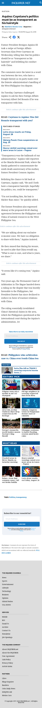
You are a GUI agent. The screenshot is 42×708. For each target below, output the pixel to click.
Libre (4, 678)
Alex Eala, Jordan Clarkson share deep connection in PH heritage (10, 413)
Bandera (5, 685)
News (4, 577)
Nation (5, 11)
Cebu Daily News (8, 688)
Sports (4, 581)
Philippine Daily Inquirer (10, 32)
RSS (3, 620)
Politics (12, 497)
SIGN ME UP (21, 341)
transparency (21, 497)
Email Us (5, 623)
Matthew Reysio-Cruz (13, 27)
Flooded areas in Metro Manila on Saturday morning (10, 460)
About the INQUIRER (10, 653)
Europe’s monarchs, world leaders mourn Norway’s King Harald (11, 433)
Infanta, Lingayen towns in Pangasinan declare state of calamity (30, 413)
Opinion (5, 598)
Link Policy (6, 659)
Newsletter (6, 634)
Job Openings (7, 637)
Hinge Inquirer (8, 682)
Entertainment (7, 584)
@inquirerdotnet (9, 29)
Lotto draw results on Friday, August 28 (17, 133)
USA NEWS (6, 605)
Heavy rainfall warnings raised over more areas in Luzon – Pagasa (20, 149)
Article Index (7, 666)
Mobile (4, 617)
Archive (5, 627)
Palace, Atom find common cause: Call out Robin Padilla (10, 480)
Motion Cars (7, 695)
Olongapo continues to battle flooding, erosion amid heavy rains (30, 433)
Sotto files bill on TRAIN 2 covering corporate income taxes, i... (26, 370)
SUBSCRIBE (22, 524)
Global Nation (7, 601)
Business (5, 594)
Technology (6, 591)
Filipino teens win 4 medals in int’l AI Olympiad (10, 393)
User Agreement (8, 656)
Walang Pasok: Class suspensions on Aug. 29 (20, 141)
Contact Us (6, 630)
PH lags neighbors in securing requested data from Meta (30, 393)
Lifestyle (5, 588)
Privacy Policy (25, 349)
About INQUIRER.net (10, 649)
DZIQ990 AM (7, 692)
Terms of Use (15, 347)
